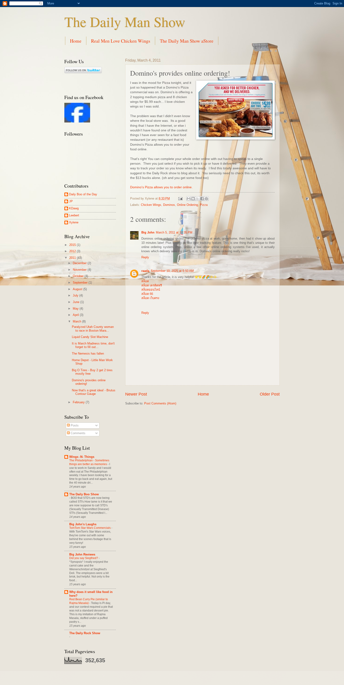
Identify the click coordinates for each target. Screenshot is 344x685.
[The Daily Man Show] (77, 121)
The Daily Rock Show (84, 633)
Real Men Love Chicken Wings (120, 41)
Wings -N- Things (81, 457)
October (78, 276)
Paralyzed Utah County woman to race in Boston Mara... (93, 328)
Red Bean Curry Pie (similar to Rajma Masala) (88, 601)
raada (145, 271)
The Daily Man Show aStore (186, 41)
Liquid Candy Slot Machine (90, 337)
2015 (73, 245)
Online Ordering (187, 205)
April (76, 315)
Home (75, 41)
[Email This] (188, 198)
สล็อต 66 (147, 294)
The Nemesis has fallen (88, 353)
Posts (74, 425)
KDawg (74, 208)
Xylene (73, 222)
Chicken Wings (151, 205)
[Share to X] (197, 198)
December (80, 263)
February (79, 402)
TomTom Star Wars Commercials (90, 527)
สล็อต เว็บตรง (150, 298)
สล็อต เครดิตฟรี (151, 285)
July (76, 295)
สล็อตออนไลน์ (150, 289)
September (80, 282)
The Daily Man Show (124, 21)
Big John (147, 232)
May (76, 308)
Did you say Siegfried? (84, 558)
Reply (145, 257)
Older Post (270, 394)
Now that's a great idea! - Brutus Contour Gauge (93, 392)
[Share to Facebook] (202, 198)
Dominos (169, 205)
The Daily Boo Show (84, 494)
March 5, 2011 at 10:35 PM (174, 232)
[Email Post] (180, 198)
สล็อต (145, 281)
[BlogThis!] (193, 198)
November (80, 269)
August (78, 289)
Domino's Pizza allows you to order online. (161, 187)
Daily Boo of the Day (83, 194)
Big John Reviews (82, 554)
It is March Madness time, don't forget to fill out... (93, 345)
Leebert (74, 215)
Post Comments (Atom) (160, 403)
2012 (73, 251)
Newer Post (136, 394)
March (77, 321)
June (76, 302)
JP (71, 201)
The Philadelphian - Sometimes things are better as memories (89, 462)
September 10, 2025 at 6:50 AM (172, 271)
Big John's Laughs (82, 524)
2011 (73, 257)
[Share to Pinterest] (206, 198)
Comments (77, 433)
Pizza (204, 205)
